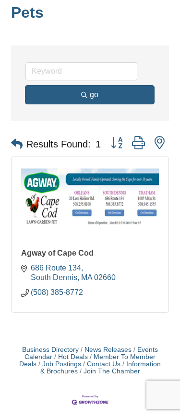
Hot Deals (73, 356)
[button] (17, 144)
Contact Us (103, 364)
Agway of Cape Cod (57, 253)
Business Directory (50, 349)
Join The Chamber (112, 371)
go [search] (94, 94)
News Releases (108, 349)
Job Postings (61, 364)
